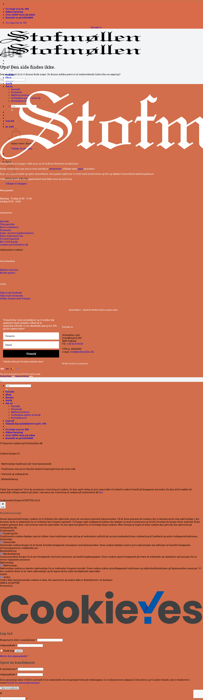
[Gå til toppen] (1, 381)
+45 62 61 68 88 (75, 343)
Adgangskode (8, 645)
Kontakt (15, 89)
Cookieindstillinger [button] (11, 500)
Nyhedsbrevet (19, 417)
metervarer (55, 168)
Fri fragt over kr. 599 (17, 8)
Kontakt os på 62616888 (19, 17)
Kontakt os (96, 27)
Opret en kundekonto (9, 688)
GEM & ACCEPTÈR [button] (9, 582)
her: (101, 492)
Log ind (19, 651)
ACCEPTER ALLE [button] (31, 500)
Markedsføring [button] (8, 550)
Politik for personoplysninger (23, 682)
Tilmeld (31, 353)
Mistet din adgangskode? (14, 656)
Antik (9, 83)
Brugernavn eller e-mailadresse (18, 639)
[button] (26, 423)
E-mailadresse (8, 668)
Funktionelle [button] (7, 530)
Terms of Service (22, 376)
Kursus (10, 397)
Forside (10, 391)
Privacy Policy (5, 376)
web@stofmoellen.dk (82, 351)
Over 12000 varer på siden (20, 14)
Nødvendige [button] (7, 562)
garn (80, 168)
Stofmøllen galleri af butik (26, 414)
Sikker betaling (14, 11)
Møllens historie (20, 412)
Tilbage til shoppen (16, 183)
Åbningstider (6, 190)
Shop (8, 77)
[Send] (12, 70)
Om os (9, 86)
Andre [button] (3, 574)
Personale (16, 409)
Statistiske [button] (6, 539)
